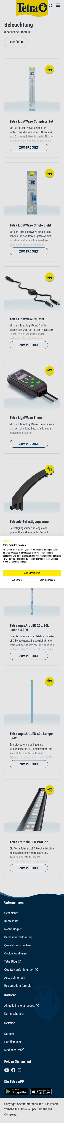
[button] (9, 541)
